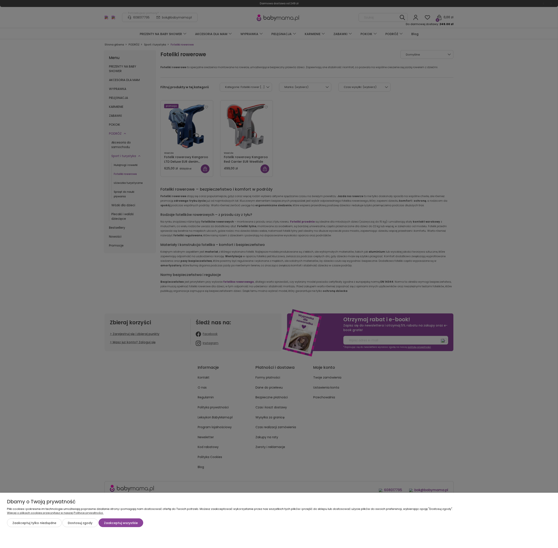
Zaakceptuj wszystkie (121, 523)
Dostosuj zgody (80, 523)
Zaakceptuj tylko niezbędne (34, 523)
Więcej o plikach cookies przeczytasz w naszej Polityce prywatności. (55, 513)
